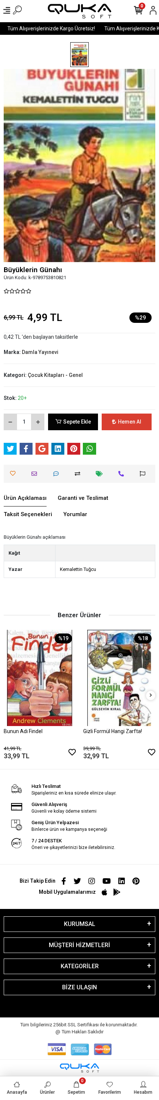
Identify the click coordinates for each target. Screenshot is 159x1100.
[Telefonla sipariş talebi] (122, 473)
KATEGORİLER (80, 966)
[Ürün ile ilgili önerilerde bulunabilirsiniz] (144, 473)
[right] (151, 695)
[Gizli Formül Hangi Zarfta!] (119, 678)
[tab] (25, 498)
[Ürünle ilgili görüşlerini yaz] (57, 473)
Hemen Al (129, 422)
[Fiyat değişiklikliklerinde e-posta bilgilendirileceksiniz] (101, 473)
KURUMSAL (79, 923)
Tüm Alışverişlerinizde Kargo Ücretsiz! (47, 28)
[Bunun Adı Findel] (40, 678)
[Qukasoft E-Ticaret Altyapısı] (79, 1068)
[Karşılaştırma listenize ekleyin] (79, 473)
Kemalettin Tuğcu (78, 569)
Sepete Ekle (77, 422)
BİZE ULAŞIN (79, 987)
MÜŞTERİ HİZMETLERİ (79, 945)
